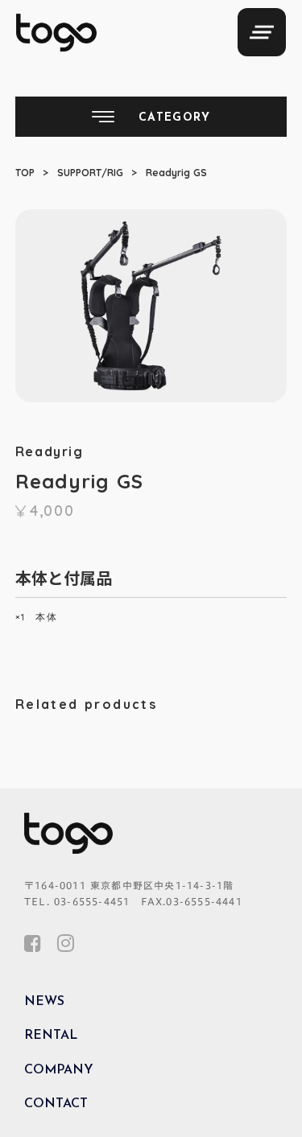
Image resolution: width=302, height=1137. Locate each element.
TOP (25, 173)
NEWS (44, 1001)
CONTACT (56, 1104)
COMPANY (58, 1070)
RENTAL (50, 1035)
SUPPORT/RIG (90, 173)
